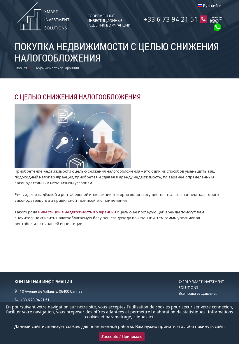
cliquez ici (143, 317)
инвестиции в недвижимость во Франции (77, 212)
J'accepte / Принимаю (122, 336)
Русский (210, 5)
